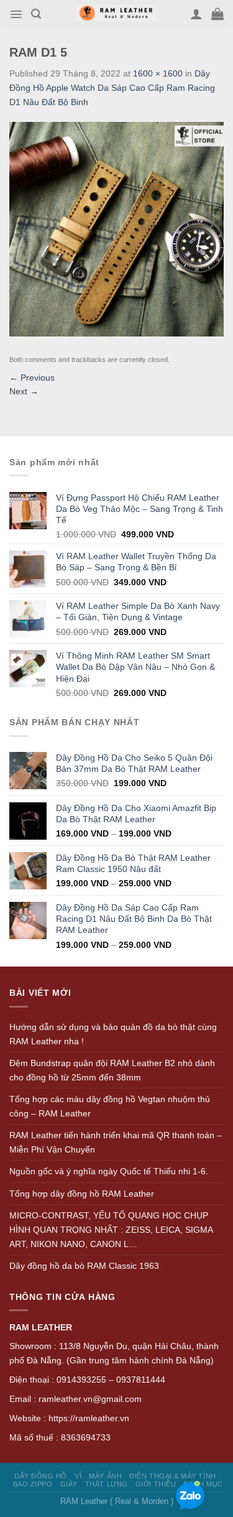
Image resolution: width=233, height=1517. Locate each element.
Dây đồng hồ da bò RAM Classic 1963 (84, 1266)
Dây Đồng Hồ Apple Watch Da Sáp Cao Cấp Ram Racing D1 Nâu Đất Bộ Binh (112, 87)
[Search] (36, 14)
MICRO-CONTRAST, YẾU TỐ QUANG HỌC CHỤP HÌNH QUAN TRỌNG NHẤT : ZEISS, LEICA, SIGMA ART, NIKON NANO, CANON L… (110, 1229)
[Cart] (217, 13)
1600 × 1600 (158, 73)
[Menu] (15, 14)
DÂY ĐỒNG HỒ (40, 1476)
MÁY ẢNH (105, 1476)
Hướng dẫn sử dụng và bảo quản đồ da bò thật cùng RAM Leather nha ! (113, 1034)
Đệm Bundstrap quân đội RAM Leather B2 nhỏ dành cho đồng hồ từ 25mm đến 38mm (112, 1070)
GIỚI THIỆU (155, 1484)
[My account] (196, 13)
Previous (32, 378)
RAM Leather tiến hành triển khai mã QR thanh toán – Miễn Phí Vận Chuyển (115, 1142)
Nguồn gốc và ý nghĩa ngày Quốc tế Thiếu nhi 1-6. (108, 1171)
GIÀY (69, 1484)
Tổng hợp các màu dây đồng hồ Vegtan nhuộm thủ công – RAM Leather (109, 1106)
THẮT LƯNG (106, 1484)
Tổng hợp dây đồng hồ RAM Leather (81, 1194)
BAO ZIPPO (33, 1484)
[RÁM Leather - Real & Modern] (116, 13)
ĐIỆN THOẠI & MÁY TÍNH (172, 1476)
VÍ (78, 1476)
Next (24, 391)
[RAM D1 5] (116, 228)
